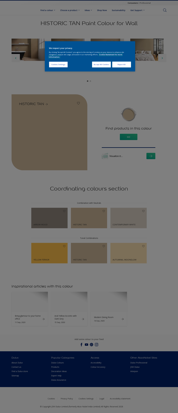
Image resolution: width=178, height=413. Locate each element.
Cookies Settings (58, 64)
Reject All (122, 64)
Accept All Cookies (101, 64)
